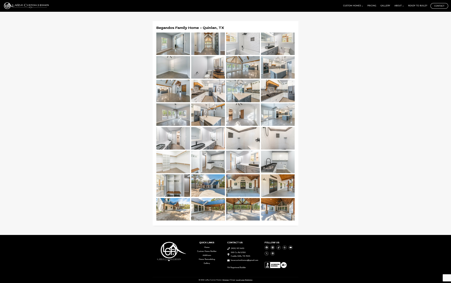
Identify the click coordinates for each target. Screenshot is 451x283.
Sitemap (226, 280)
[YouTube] (291, 248)
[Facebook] (267, 248)
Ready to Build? (417, 6)
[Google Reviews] (285, 248)
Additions (207, 255)
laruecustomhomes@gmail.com (244, 260)
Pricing (371, 6)
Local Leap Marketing (244, 280)
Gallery (385, 6)
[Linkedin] (273, 254)
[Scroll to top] (443, 272)
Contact (439, 6)
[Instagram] (273, 248)
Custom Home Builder (207, 251)
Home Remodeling (207, 259)
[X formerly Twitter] (267, 254)
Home (207, 247)
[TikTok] (279, 248)
